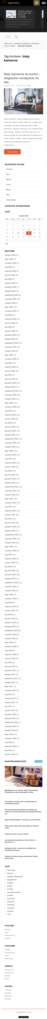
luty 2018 (8, 662)
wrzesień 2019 (10, 587)
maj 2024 (8, 363)
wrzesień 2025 (10, 299)
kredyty (10, 889)
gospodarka (12, 880)
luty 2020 (8, 567)
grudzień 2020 (10, 527)
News (8, 190)
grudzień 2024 (10, 335)
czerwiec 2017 (10, 690)
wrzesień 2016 (10, 726)
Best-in (7, 979)
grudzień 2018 (10, 623)
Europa (7, 929)
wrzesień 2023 (10, 395)
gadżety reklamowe (15, 876)
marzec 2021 (10, 515)
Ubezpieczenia (10, 952)
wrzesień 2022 (10, 443)
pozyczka (11, 898)
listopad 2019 (10, 579)
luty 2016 (8, 750)
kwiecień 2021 (10, 511)
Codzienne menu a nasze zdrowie (16, 834)
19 (18, 233)
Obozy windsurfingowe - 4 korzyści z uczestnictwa (22, 820)
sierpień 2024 (10, 351)
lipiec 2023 (9, 403)
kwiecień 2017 (10, 698)
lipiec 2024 (9, 355)
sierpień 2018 (10, 638)
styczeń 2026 (10, 283)
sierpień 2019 (10, 591)
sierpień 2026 (10, 255)
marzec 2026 (10, 275)
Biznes (8, 179)
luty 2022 (8, 471)
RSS (36, 3)
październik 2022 (11, 439)
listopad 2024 (10, 339)
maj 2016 (8, 742)
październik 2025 (11, 295)
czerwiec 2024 (10, 359)
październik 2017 (11, 678)
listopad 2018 (10, 626)
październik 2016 (11, 722)
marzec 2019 (10, 611)
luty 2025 (8, 327)
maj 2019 (8, 603)
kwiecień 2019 (10, 607)
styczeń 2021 (10, 523)
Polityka (7, 938)
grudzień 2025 (10, 287)
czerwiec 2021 (10, 503)
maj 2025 (8, 315)
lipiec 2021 (9, 499)
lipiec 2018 (9, 642)
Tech (8, 174)
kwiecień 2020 (10, 559)
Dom (8, 195)
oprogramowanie (14, 892)
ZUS (9, 914)
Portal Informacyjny (11, 3)
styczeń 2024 (10, 379)
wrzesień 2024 (10, 347)
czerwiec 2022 (10, 455)
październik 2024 (11, 343)
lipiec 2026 (9, 259)
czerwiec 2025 (10, 311)
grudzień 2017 (10, 670)
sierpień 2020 (10, 543)
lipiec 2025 (9, 307)
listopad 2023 (10, 387)
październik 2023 (11, 391)
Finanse (9, 169)
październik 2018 (11, 630)
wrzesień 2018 (10, 634)
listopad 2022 (10, 435)
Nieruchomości (10, 935)
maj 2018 (8, 650)
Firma (8, 184)
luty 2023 (8, 423)
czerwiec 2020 (10, 551)
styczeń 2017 (10, 710)
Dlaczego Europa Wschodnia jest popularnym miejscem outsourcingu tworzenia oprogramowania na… (23, 812)
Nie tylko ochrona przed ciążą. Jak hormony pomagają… (25, 14)
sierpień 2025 (10, 303)
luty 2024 (8, 375)
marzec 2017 (10, 702)
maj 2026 (8, 267)
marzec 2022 (10, 467)
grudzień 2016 (10, 714)
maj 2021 (8, 507)
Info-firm (7, 976)
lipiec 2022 (9, 451)
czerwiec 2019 (10, 599)
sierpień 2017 (10, 682)
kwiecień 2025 (10, 319)
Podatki (7, 949)
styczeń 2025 (10, 331)
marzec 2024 (10, 371)
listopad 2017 (10, 674)
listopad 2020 (10, 531)
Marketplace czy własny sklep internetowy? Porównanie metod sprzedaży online (21, 791)
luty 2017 (8, 706)
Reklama (8, 993)
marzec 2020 (10, 563)
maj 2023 (8, 411)
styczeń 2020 (10, 571)
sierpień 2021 (10, 495)
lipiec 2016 (9, 734)
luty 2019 (8, 615)
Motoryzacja (9, 958)
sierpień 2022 (10, 447)
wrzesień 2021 (10, 491)
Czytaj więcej (12, 152)
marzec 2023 (10, 419)
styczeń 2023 (10, 427)
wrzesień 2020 (10, 539)
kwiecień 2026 (10, 271)
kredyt (9, 886)
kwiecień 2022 (10, 463)
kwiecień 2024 (10, 367)
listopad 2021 (10, 483)
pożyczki (10, 902)
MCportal (8, 999)
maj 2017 (8, 694)
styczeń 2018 (10, 666)
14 (29, 229)
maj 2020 (8, 555)
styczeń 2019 (10, 619)
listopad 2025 (10, 291)
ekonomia (11, 870)
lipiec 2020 (9, 547)
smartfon (10, 908)
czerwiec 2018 (10, 646)
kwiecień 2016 (10, 746)
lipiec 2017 (9, 686)
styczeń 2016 (10, 754)
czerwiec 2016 (10, 738)
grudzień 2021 (10, 479)
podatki (10, 895)
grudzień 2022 (10, 431)
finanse (10, 873)
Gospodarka (11, 200)
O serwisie (8, 990)
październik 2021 (11, 487)
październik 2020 (11, 535)
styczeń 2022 (10, 475)
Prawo (7, 955)
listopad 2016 (10, 718)
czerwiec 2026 (10, 263)
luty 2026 (8, 279)
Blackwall (8, 996)
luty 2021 (8, 519)
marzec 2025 (10, 323)
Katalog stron (9, 970)
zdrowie (10, 911)
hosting (10, 883)
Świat (7, 932)
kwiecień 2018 (10, 654)
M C (29, 85)
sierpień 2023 (10, 399)
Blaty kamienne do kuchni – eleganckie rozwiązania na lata (22, 78)
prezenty (10, 905)
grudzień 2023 (10, 383)
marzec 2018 (10, 658)
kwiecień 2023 (10, 415)
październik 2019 (11, 583)
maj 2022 (8, 459)
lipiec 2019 (9, 595)
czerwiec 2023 (10, 407)
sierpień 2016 (10, 730)
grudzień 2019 (10, 575)
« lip (6, 243)
